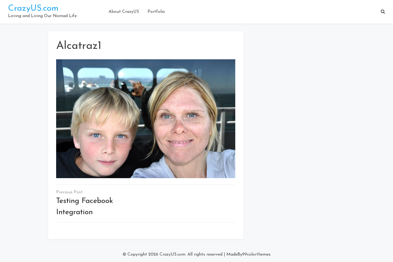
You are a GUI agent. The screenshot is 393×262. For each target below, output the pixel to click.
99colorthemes (256, 254)
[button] (383, 12)
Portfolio (156, 12)
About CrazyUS (124, 12)
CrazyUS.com (33, 8)
